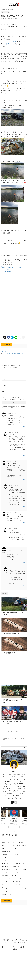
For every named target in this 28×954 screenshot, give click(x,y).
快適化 (12, 888)
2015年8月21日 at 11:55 (12, 548)
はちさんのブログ (10, 41)
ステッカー (5, 854)
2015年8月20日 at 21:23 (13, 485)
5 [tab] (16, 831)
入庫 (3, 884)
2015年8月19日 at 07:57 (13, 432)
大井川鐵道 (18, 884)
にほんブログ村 (6, 272)
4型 (3, 842)
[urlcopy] (23, 337)
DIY (8, 842)
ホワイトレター (6, 878)
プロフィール (10, 939)
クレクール (13, 848)
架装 (18, 888)
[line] (15, 337)
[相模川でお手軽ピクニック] (12, 337)
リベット (4, 881)
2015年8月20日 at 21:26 (13, 528)
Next (25, 819)
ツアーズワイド (6, 866)
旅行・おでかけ (5, 351)
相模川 (22, 353)
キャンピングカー (6, 353)
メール (4, 385)
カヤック (11, 845)
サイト (3, 391)
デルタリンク (17, 866)
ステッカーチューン (16, 854)
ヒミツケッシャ (14, 872)
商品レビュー (15, 940)
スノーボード (5, 857)
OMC (15, 842)
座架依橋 (18, 353)
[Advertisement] (14, 287)
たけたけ (5, 436)
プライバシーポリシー (13, 942)
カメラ (4, 845)
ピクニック (13, 353)
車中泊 (4, 894)
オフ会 (21, 842)
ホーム (4, 939)
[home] (15, 802)
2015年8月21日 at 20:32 (13, 568)
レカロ (12, 881)
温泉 (24, 888)
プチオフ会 (5, 875)
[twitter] (4, 337)
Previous (2, 819)
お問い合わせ (22, 942)
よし (4, 516)
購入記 (17, 891)
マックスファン (17, 878)
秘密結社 (4, 891)
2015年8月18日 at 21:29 (12, 413)
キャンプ (4, 848)
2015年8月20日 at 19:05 (12, 512)
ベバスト (13, 875)
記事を (8, 44)
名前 (3, 379)
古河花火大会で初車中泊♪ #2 (11, 633)
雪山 (10, 894)
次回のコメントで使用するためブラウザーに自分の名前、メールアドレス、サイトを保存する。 (13, 398)
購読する (6, 808)
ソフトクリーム (6, 860)
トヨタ (15, 869)
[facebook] (8, 337)
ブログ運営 (21, 940)
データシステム (6, 869)
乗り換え (19, 881)
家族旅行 (4, 888)
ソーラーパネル (17, 860)
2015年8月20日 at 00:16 (12, 461)
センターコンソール (17, 857)
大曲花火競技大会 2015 (9, 653)
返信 (24, 426)
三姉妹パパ (4, 553)
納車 (11, 891)
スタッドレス (17, 851)
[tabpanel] (14, 820)
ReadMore (14, 827)
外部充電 (10, 884)
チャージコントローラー (18, 863)
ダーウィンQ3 (6, 863)
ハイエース (22, 869)
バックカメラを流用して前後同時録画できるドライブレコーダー (14, 820)
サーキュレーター (6, 851)
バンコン (4, 872)
